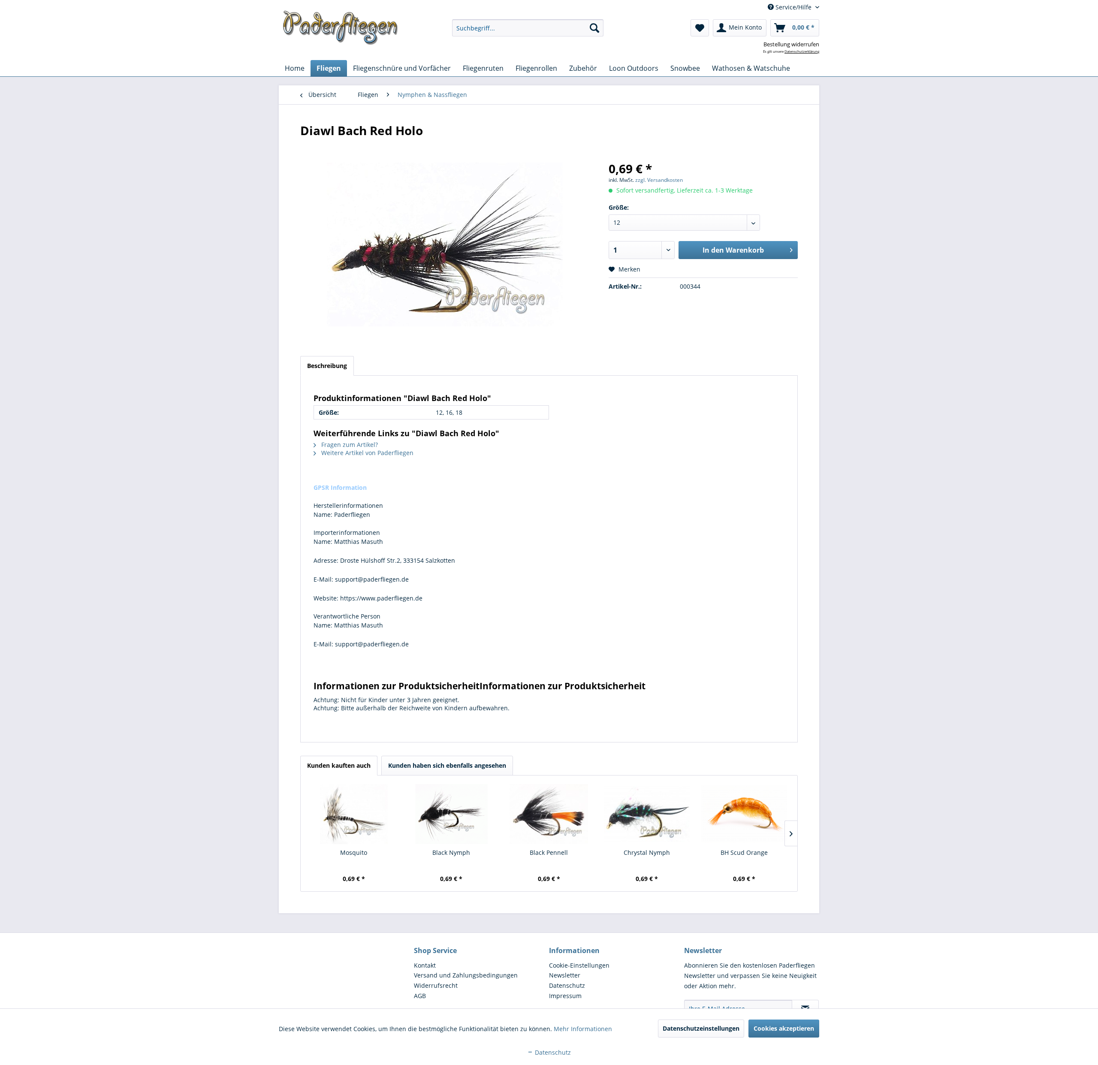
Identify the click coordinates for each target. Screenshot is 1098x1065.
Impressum (565, 996)
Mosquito (353, 852)
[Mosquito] (353, 814)
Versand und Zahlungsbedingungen (466, 975)
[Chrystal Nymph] (646, 814)
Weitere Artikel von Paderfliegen (366, 453)
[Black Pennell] (549, 814)
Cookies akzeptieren (784, 1028)
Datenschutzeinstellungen (701, 1028)
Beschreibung (327, 366)
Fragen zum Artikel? (349, 444)
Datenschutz (567, 985)
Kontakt (425, 965)
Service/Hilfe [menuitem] (793, 7)
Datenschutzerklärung (801, 51)
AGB (420, 996)
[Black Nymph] (451, 814)
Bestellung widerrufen (791, 44)
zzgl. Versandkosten (659, 180)
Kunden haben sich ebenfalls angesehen (447, 765)
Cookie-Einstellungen (579, 965)
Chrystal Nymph (647, 852)
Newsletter (564, 975)
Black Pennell (549, 852)
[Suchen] (594, 27)
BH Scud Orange (744, 852)
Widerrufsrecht (436, 985)
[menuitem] (527, 27)
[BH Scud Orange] (744, 814)
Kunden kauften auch (339, 765)
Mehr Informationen (583, 1029)
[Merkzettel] (700, 27)
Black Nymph (451, 852)
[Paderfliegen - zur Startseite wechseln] (340, 28)
